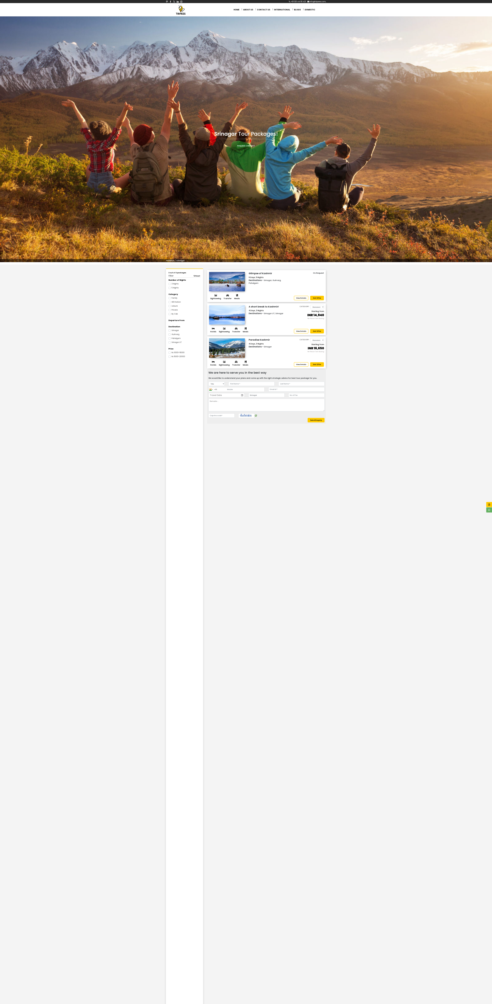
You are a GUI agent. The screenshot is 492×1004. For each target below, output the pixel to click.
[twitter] (174, 2)
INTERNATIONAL (282, 9)
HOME (236, 9)
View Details (301, 298)
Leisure (175, 306)
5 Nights (175, 287)
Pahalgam (176, 338)
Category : (305, 306)
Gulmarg (175, 334)
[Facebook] (171, 2)
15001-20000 (178, 356)
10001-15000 (178, 352)
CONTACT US (263, 9)
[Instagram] (181, 2)
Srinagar (175, 330)
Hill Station (176, 302)
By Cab (175, 314)
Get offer (317, 298)
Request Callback (246, 145)
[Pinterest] (167, 2)
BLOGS (297, 9)
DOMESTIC (310, 9)
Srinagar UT (177, 342)
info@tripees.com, (317, 1)
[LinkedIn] (178, 2)
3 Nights (175, 283)
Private (175, 310)
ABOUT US (248, 9)
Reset (197, 276)
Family (174, 298)
